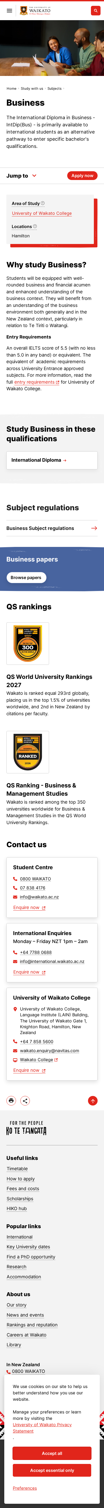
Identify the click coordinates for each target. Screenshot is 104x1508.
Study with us (32, 88)
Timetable (17, 1168)
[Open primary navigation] (9, 10)
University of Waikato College (42, 213)
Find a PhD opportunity (31, 1256)
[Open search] (96, 10)
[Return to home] (35, 10)
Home (12, 88)
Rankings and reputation (32, 1324)
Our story (16, 1305)
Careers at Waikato (26, 1335)
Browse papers (26, 577)
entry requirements (34, 382)
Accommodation (24, 1276)
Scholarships (20, 1198)
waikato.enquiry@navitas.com (49, 1050)
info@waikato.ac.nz (39, 896)
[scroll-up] (93, 1101)
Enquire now (27, 907)
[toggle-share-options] (25, 1101)
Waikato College (36, 1059)
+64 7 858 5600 (36, 1041)
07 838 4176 (32, 887)
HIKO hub (17, 1208)
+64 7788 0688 (36, 952)
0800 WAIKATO (35, 878)
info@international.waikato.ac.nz (52, 961)
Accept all (52, 1453)
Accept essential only (52, 1470)
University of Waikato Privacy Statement (42, 1428)
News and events (25, 1315)
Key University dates (28, 1246)
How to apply (21, 1178)
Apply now (82, 175)
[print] (11, 1101)
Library (14, 1344)
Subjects (54, 88)
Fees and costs (23, 1188)
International (20, 1237)
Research (16, 1266)
